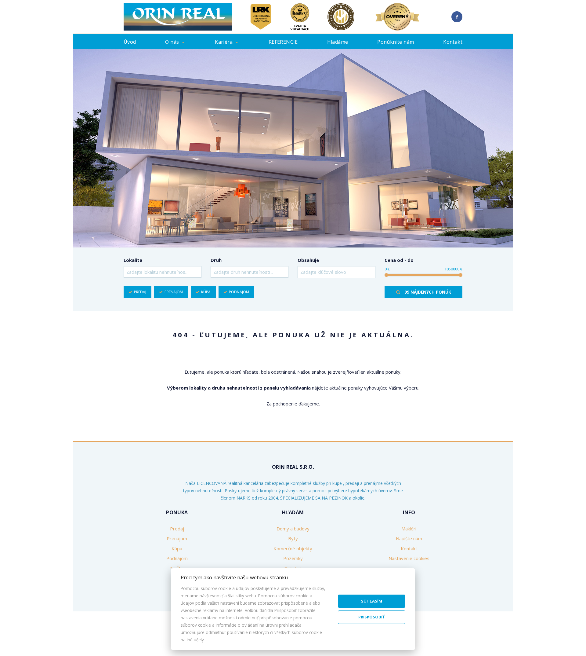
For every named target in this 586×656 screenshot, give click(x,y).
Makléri (408, 529)
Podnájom (239, 292)
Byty (293, 538)
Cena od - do (399, 260)
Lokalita (133, 260)
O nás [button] (172, 41)
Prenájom (174, 292)
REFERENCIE (283, 41)
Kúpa (206, 292)
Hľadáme (337, 41)
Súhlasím (371, 601)
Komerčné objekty (292, 548)
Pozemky (293, 558)
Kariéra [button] (224, 41)
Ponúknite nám (395, 41)
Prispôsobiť (371, 617)
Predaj (140, 292)
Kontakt (452, 41)
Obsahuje (308, 260)
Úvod (130, 41)
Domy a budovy (293, 529)
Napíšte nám (409, 538)
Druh (216, 260)
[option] (293, 148)
